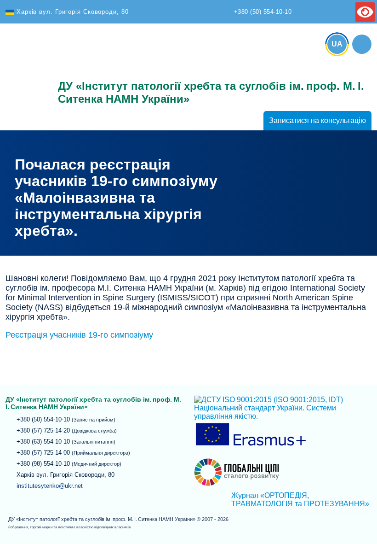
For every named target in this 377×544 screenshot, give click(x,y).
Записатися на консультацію (317, 120)
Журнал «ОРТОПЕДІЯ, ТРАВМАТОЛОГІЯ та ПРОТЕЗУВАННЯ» (300, 499)
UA (337, 44)
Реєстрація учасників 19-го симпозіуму (79, 334)
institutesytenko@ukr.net (50, 485)
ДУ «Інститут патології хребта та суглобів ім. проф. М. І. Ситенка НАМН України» (26, 70)
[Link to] (361, 44)
